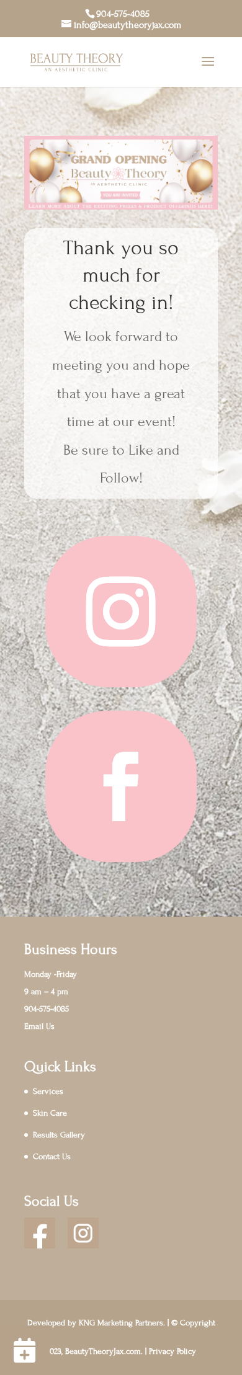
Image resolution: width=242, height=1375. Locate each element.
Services (48, 1092)
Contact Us (52, 1157)
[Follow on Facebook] (121, 786)
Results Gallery (59, 1135)
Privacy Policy (172, 1351)
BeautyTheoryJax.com (103, 1351)
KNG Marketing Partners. (122, 1323)
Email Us (39, 1026)
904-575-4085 (123, 13)
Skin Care (50, 1113)
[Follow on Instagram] (121, 611)
